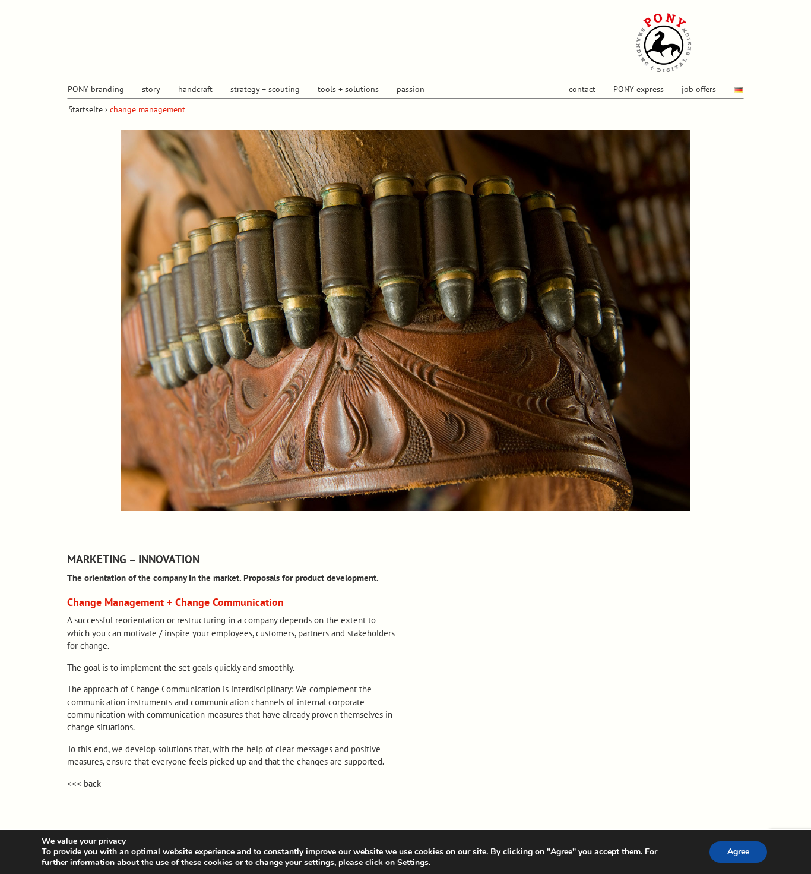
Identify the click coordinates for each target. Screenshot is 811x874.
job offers (699, 89)
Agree (738, 851)
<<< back (84, 783)
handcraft (195, 89)
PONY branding (96, 89)
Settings (413, 862)
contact (582, 89)
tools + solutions (348, 89)
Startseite (85, 109)
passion (410, 89)
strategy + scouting (265, 89)
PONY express (638, 89)
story (151, 89)
